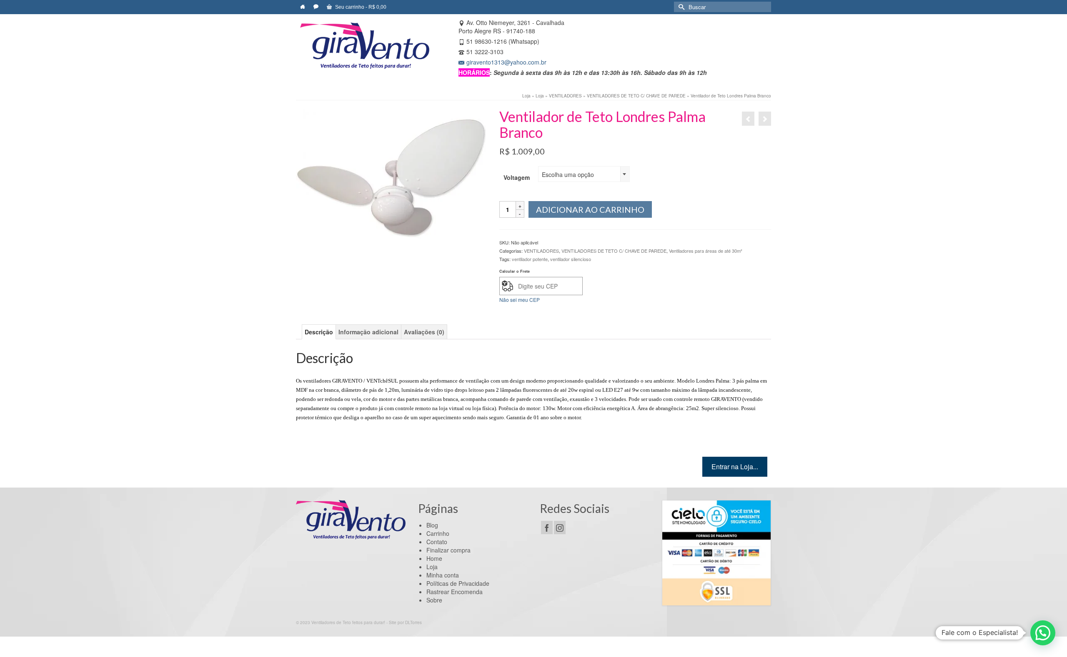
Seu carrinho (360, 7)
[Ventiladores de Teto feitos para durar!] (364, 45)
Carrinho (437, 533)
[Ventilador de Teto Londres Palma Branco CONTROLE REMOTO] (765, 119)
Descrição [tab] (319, 332)
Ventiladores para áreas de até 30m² (705, 250)
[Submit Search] (680, 7)
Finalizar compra (448, 550)
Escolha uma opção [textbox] (568, 174)
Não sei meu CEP (519, 299)
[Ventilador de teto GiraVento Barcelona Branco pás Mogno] (748, 119)
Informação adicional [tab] (368, 332)
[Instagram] (560, 527)
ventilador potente (530, 259)
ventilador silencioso (570, 259)
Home (434, 558)
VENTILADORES (541, 250)
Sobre (434, 600)
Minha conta (442, 575)
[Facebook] (547, 527)
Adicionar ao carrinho (590, 209)
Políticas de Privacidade (457, 583)
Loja (432, 566)
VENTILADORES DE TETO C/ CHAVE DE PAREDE (613, 250)
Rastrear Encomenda (454, 591)
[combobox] (584, 174)
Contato (436, 542)
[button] (1042, 632)
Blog (432, 525)
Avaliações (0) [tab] (424, 332)
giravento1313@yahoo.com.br (506, 62)
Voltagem (516, 177)
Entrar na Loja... (734, 466)
